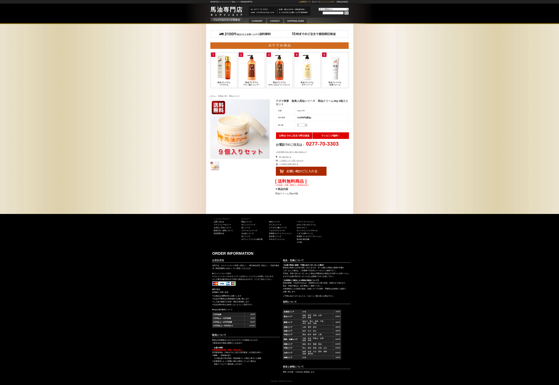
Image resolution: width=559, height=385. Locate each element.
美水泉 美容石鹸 (303, 239)
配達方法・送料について (223, 231)
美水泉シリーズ (275, 236)
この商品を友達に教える (288, 164)
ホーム (213, 96)
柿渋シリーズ (274, 222)
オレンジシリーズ (248, 225)
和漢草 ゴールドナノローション (309, 236)
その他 (299, 242)
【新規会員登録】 (342, 2)
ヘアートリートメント (305, 222)
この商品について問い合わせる (291, 161)
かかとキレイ (302, 228)
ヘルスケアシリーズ (277, 231)
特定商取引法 (219, 233)
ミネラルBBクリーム (305, 233)
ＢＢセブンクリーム (277, 239)
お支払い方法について (222, 228)
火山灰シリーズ (247, 233)
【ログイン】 (316, 2)
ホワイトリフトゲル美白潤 (251, 239)
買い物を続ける (285, 157)
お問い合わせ (219, 222)
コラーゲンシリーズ (249, 231)
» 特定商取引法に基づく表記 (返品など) (291, 152)
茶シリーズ (245, 236)
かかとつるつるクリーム (306, 225)
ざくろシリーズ (275, 225)
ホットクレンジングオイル (307, 231)
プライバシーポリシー (222, 225)
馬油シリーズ (234, 96)
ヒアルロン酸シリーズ (277, 228)
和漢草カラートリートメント (280, 233)
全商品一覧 (222, 96)
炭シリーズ (245, 228)
